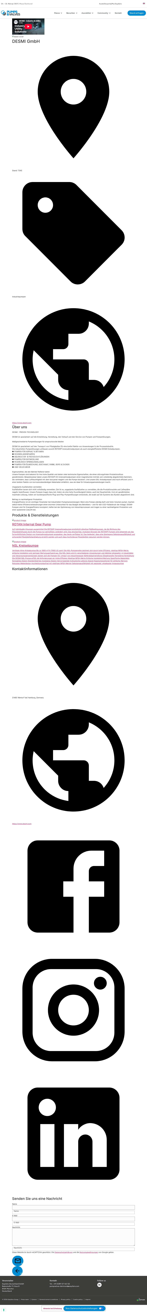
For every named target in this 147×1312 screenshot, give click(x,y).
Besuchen (70, 13)
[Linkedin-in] (99, 1285)
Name (14, 1204)
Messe (57, 13)
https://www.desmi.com (21, 423)
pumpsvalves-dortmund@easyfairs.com (64, 1286)
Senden (22, 1263)
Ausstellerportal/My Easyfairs (110, 4)
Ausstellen (86, 13)
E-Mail (14, 1215)
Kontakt (118, 13)
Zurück (21, 1273)
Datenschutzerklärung (64, 1252)
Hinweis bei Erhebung (52, 1308)
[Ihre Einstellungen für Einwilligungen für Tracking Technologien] (4, 1310)
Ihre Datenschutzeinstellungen (81, 1308)
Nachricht (16, 1227)
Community (103, 13)
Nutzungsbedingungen (89, 1252)
